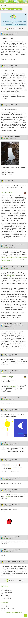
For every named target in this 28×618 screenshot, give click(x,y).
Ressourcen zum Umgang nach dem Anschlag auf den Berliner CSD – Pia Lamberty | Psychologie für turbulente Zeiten (14, 259)
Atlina (8, 496)
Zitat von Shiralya (7, 377)
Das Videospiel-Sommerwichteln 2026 (14, 267)
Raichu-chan (11, 275)
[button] (26, 1)
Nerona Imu (7, 465)
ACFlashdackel (12, 386)
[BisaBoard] (3, 1)
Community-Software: (14, 612)
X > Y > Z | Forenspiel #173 (11, 33)
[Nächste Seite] (23, 29)
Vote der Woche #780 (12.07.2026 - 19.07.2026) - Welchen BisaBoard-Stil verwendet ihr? (13, 325)
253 (20, 28)
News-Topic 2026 (8, 180)
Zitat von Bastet (7, 192)
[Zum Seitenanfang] (25, 615)
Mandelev (6, 34)
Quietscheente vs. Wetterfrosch (12, 136)
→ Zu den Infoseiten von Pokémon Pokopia (14, 24)
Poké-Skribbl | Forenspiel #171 (12, 354)
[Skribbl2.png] (14, 428)
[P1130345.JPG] (10, 153)
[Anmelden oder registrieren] (22, 1)
